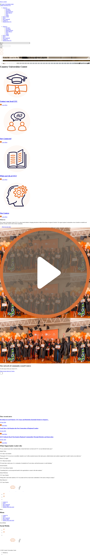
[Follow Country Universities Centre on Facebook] (4, 494)
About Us (5, 7)
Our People (8, 10)
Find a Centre (6, 16)
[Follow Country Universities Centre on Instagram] (4, 497)
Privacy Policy (6, 505)
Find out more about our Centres (7, 371)
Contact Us (5, 20)
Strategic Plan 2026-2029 (8, 507)
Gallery (7, 15)
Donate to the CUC (7, 21)
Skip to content (3, 1)
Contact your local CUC (5, 5)
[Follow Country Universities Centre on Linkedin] (4, 499)
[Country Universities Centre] (7, 4)
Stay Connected (6, 19)
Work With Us (9, 12)
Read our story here (6, 226)
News (4, 18)
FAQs (7, 14)
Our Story (8, 9)
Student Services (9, 11)
